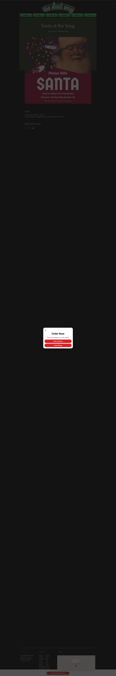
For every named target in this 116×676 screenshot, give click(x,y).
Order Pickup (58, 345)
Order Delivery (58, 341)
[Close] (45, 330)
